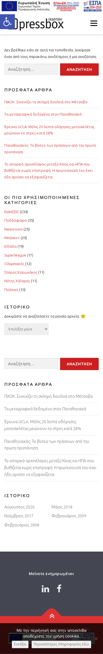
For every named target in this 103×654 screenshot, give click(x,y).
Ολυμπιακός (14, 264)
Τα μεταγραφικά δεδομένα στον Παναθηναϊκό (43, 114)
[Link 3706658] (51, 616)
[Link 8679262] (45, 589)
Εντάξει (20, 644)
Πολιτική (11, 290)
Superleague (15, 255)
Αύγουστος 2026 (19, 507)
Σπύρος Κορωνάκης (20, 272)
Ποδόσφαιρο (15, 220)
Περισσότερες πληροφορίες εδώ (61, 644)
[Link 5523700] (34, 23)
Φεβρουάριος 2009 (69, 516)
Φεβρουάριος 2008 (21, 525)
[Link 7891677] (59, 589)
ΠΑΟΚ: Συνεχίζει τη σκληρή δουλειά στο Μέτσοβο (46, 102)
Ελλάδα (10, 246)
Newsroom (13, 229)
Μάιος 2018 (62, 507)
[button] (7, 21)
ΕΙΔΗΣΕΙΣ (11, 212)
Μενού (94, 23)
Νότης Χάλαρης (17, 281)
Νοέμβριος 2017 (18, 516)
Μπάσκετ (12, 238)
